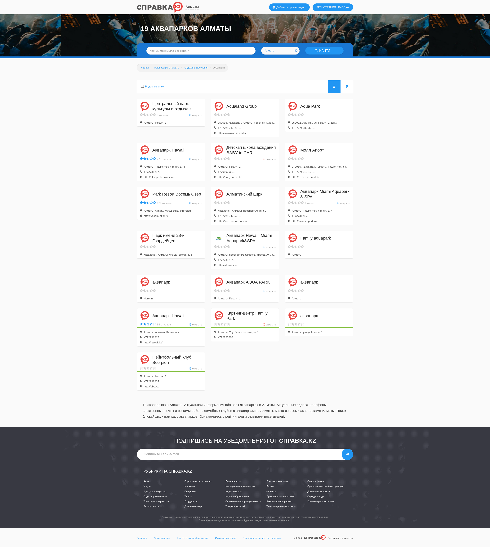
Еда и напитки (233, 481)
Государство (191, 501)
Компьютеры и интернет (320, 501)
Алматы (192, 7)
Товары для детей (235, 506)
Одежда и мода (315, 496)
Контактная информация (192, 538)
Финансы (271, 491)
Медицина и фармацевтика (240, 486)
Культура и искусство (155, 491)
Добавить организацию (290, 7)
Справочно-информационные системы (246, 501)
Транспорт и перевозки (156, 501)
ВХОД (342, 7)
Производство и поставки (280, 496)
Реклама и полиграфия (279, 501)
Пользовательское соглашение (262, 538)
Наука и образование (237, 496)
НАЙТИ (324, 50)
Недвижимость (233, 491)
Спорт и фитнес (316, 481)
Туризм (188, 496)
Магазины (190, 486)
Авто (146, 481)
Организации (162, 538)
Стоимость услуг (225, 538)
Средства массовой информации (325, 486)
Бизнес (270, 486)
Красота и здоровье (277, 481)
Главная (142, 538)
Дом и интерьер (193, 506)
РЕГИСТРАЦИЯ (326, 7)
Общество (190, 491)
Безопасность (151, 506)
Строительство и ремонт (198, 481)
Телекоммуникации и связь (281, 506)
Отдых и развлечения (155, 496)
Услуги (147, 486)
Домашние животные (319, 491)
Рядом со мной (154, 86)
